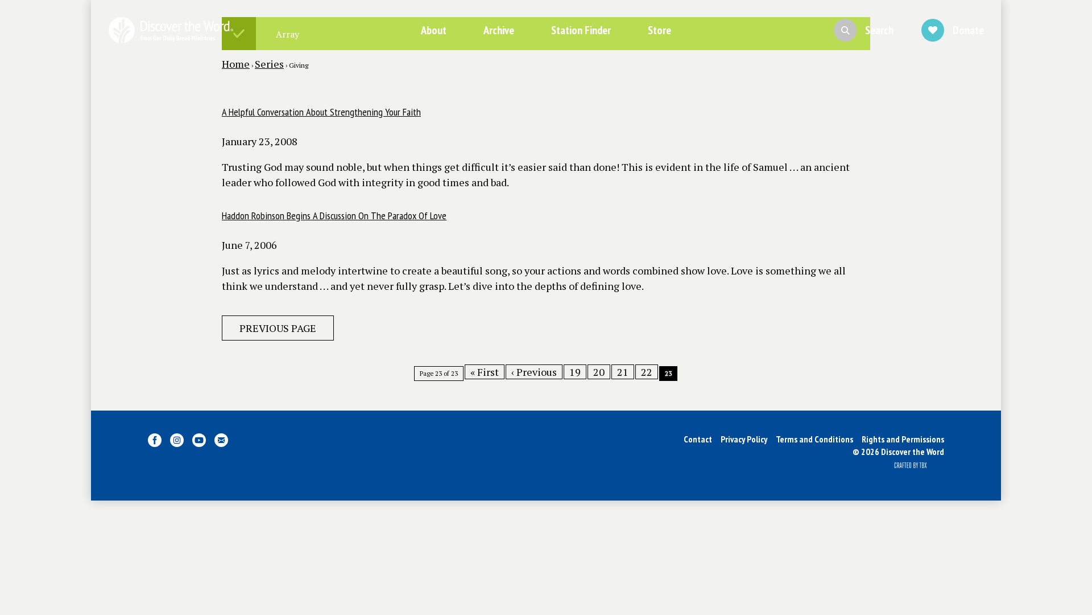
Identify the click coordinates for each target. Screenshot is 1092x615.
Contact (698, 439)
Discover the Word (170, 30)
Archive (498, 30)
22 (646, 372)
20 (599, 372)
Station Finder (581, 30)
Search (879, 30)
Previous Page (277, 328)
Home (236, 64)
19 (575, 372)
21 (622, 372)
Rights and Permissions (903, 439)
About (433, 30)
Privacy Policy (744, 439)
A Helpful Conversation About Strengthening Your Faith (321, 111)
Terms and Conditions (814, 439)
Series (269, 64)
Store (659, 30)
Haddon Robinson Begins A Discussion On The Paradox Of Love (334, 215)
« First (484, 372)
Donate (968, 30)
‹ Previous (534, 372)
